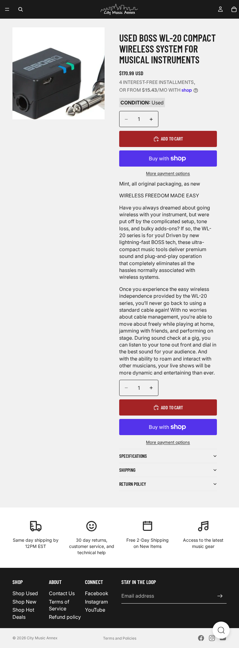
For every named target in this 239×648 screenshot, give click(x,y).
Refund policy (65, 617)
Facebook (96, 594)
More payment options (168, 173)
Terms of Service (59, 605)
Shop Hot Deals (23, 613)
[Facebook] (201, 638)
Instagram (96, 602)
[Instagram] (212, 638)
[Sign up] (220, 596)
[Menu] (7, 9)
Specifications (133, 456)
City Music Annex (42, 638)
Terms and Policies (119, 638)
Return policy (132, 484)
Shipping (127, 470)
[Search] (20, 9)
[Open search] (221, 630)
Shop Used (25, 594)
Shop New (24, 602)
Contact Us (62, 594)
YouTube (95, 610)
